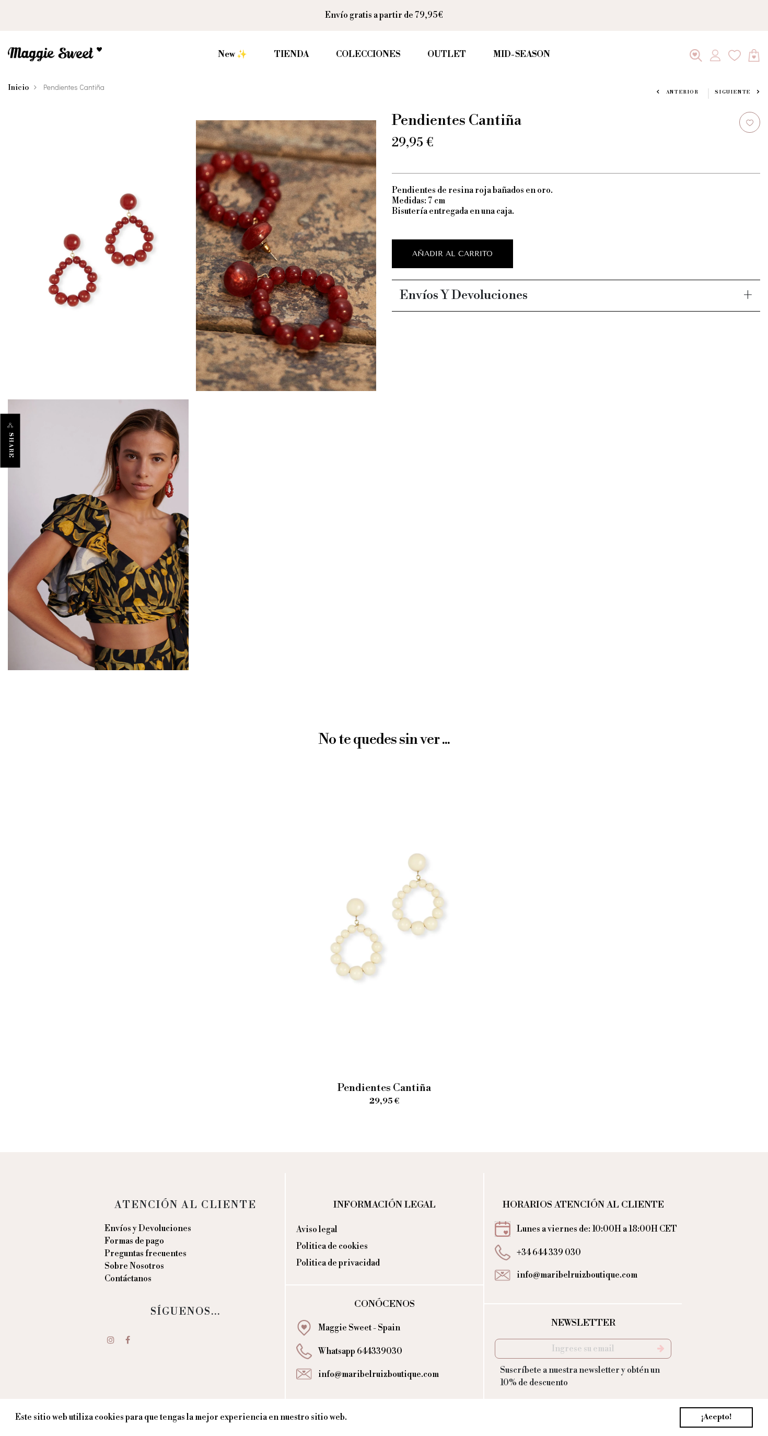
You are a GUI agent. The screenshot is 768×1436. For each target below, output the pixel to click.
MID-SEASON (521, 54)
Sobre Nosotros (134, 1266)
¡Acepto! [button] (716, 1417)
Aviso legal (317, 1229)
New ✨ (232, 54)
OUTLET (446, 54)
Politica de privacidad (338, 1263)
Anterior (682, 92)
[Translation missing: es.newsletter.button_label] (660, 1349)
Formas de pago (134, 1241)
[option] (384, 948)
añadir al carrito (452, 253)
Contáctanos (128, 1278)
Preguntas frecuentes (145, 1253)
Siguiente (733, 92)
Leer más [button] (368, 1417)
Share (11, 445)
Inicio (18, 88)
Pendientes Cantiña (384, 1088)
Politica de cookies (332, 1246)
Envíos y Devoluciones (147, 1228)
